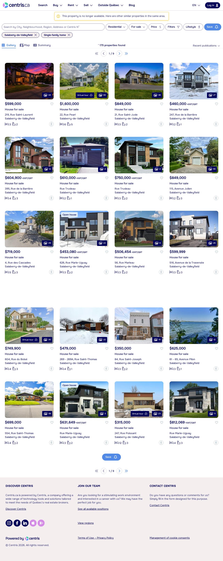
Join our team (89, 486)
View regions (86, 523)
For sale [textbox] (136, 27)
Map (27, 45)
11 (215, 413)
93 (104, 95)
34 (49, 95)
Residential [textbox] (114, 27)
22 (104, 243)
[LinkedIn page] (25, 523)
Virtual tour (83, 95)
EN (194, 5)
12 (50, 169)
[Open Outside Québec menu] (122, 5)
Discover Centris (19, 486)
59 (49, 413)
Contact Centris (163, 486)
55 (214, 169)
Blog (132, 5)
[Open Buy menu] (61, 5)
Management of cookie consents (170, 538)
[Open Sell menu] (91, 5)
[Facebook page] (17, 523)
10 (160, 339)
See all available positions (93, 509)
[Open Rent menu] (76, 5)
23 (159, 413)
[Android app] (41, 523)
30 (49, 339)
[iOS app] (33, 523)
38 (159, 95)
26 (214, 243)
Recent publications (205, 45)
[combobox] (53, 26)
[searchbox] (51, 27)
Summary (44, 45)
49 (49, 243)
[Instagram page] (9, 523)
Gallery (11, 45)
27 (214, 95)
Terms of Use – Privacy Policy (96, 538)
